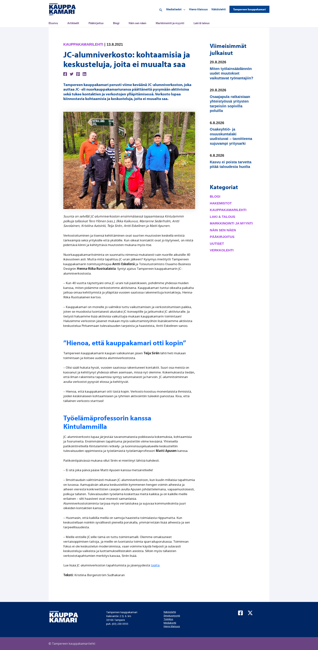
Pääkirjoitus (96, 23)
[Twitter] (71, 74)
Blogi (116, 23)
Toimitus (168, 619)
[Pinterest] (78, 74)
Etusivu (53, 23)
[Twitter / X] (250, 613)
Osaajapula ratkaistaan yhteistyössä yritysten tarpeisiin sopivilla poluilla (230, 104)
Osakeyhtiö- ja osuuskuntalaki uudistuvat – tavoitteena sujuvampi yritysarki (231, 136)
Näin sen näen (137, 23)
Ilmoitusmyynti (172, 615)
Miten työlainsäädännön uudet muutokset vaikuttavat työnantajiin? (231, 73)
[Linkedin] (84, 74)
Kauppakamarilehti (83, 44)
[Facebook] (65, 74)
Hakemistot (221, 203)
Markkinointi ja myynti (170, 23)
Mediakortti (170, 622)
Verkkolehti (222, 250)
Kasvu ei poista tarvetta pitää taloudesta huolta (230, 164)
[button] (160, 9)
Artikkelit (73, 23)
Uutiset (217, 243)
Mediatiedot (174, 9)
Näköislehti (218, 9)
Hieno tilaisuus (198, 9)
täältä (155, 565)
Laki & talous (202, 23)
